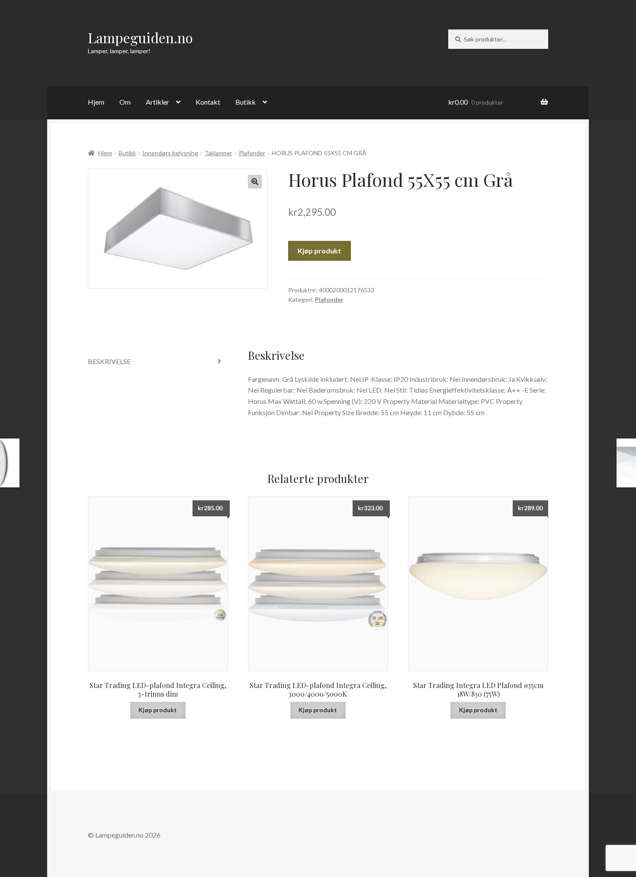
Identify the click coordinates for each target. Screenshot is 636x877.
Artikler (157, 102)
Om (125, 102)
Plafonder (252, 153)
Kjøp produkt (319, 250)
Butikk (245, 102)
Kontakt (208, 102)
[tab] (158, 361)
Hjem (96, 102)
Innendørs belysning (170, 153)
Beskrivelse (109, 361)
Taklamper (218, 153)
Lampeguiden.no (140, 37)
